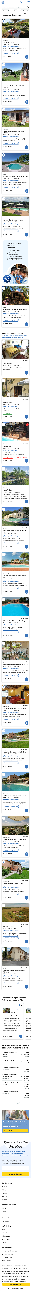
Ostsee (4, 1190)
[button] (29, 2)
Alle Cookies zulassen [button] (16, 1284)
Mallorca (4, 1193)
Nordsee (4, 1187)
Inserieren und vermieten (9, 1251)
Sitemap (4, 1200)
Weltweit (4, 1196)
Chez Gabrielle (7, 363)
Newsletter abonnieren (15, 1174)
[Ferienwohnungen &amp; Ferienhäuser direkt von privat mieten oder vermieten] (2, 2)
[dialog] (16, 1277)
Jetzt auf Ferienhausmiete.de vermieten (15, 1131)
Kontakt (4, 1242)
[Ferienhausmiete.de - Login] (25, 2)
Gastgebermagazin (7, 1254)
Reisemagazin (6, 1236)
